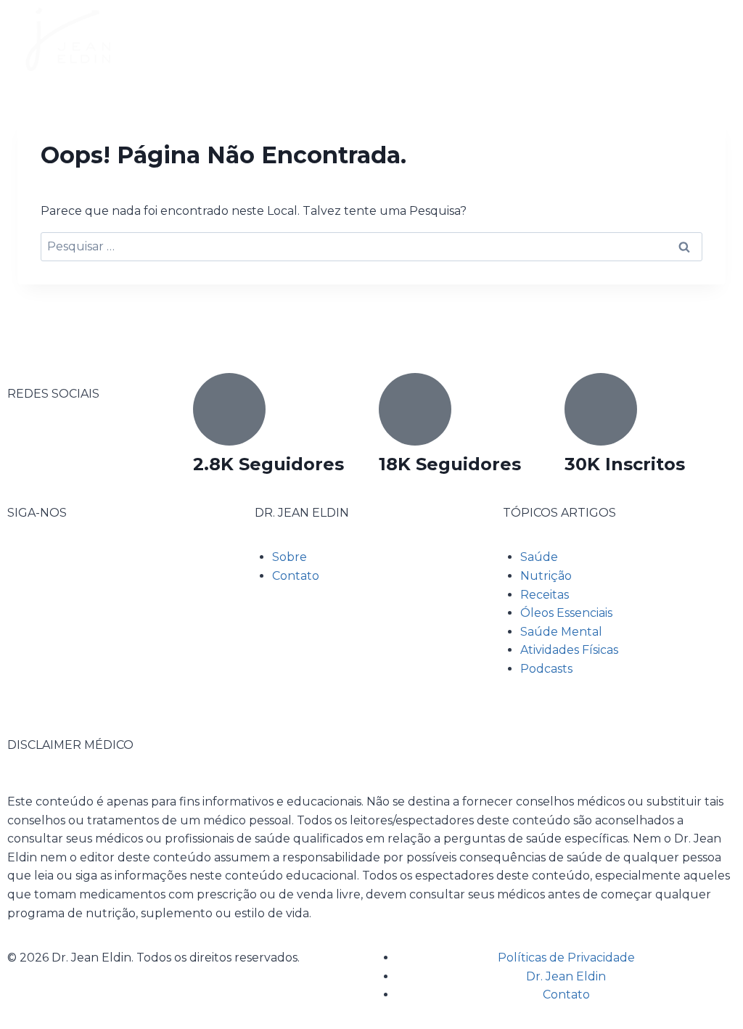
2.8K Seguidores (268, 464)
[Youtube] (104, 566)
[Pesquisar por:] (371, 246)
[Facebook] (25, 566)
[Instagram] (64, 566)
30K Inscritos (625, 464)
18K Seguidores (450, 464)
